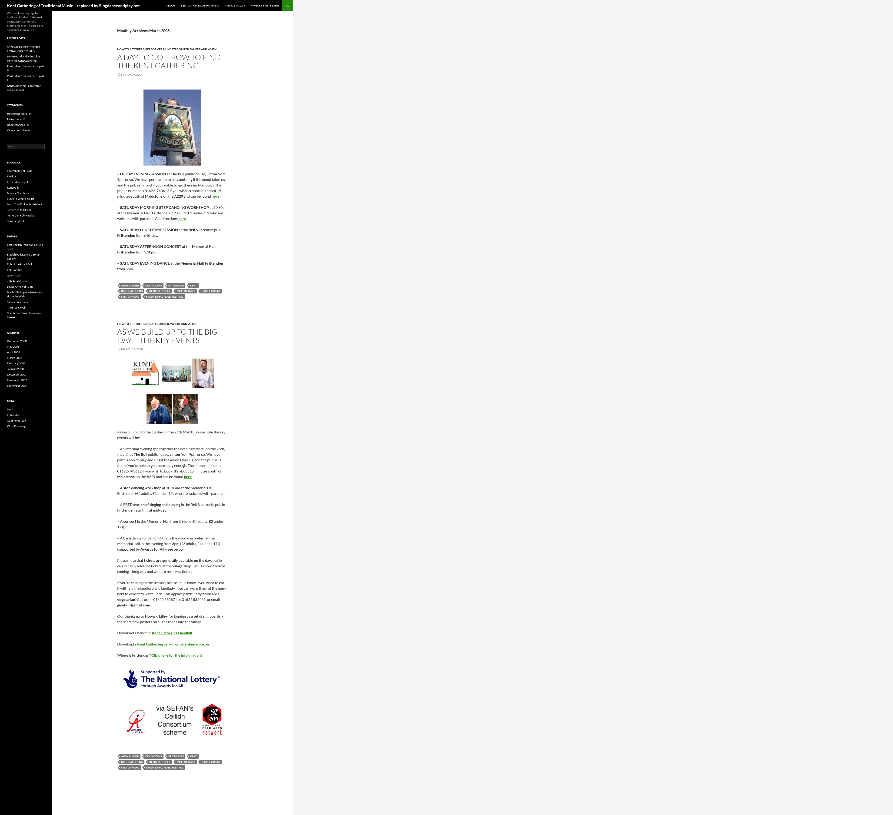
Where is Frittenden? (265, 5)
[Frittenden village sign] (172, 127)
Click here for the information (176, 655)
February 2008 (16, 363)
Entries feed (14, 415)
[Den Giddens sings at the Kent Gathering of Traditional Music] (159, 408)
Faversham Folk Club (20, 171)
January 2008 (15, 369)
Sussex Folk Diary (17, 302)
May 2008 (13, 346)
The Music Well (16, 307)
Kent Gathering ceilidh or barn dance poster (173, 644)
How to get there (130, 49)
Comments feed (16, 420)
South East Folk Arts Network (24, 204)
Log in (10, 409)
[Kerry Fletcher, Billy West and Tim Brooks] (185, 408)
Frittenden (176, 285)
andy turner (130, 285)
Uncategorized (177, 49)
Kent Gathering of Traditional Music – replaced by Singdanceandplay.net (73, 5)
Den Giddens (153, 285)
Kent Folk (13, 187)
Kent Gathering (132, 291)
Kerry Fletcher (159, 291)
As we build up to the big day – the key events (167, 336)
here (216, 196)
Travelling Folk (16, 221)
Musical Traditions (18, 193)
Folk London (14, 270)
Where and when (203, 49)
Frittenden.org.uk (18, 182)
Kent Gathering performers (200, 5)
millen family (186, 291)
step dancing (130, 296)
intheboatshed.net (18, 281)
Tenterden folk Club (19, 210)
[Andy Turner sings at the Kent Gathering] (203, 373)
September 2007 (17, 385)
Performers (154, 49)
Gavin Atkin (14, 275)
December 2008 (17, 341)
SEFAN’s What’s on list (20, 198)
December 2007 (17, 374)
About (171, 5)
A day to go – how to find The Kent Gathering (169, 61)
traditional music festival (164, 296)
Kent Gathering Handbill (172, 633)
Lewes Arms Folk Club (20, 286)
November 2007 (17, 380)
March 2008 (14, 357)
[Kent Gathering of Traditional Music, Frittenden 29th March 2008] (146, 373)
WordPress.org (16, 426)
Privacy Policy (235, 5)
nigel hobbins (211, 291)
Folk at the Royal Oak (20, 264)
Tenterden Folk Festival (21, 215)
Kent (193, 285)
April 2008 (13, 352)
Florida (11, 176)
